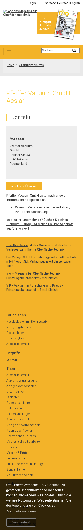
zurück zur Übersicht (24, 186)
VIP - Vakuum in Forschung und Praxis (33, 285)
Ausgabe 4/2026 (45, 27)
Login (32, 3)
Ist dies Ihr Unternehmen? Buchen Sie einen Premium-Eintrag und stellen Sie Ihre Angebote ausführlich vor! (39, 224)
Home (10, 65)
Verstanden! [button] (21, 522)
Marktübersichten (31, 65)
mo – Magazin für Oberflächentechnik (33, 273)
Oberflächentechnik (50, 249)
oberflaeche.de (17, 245)
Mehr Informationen (21, 511)
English (75, 3)
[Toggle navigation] (8, 51)
